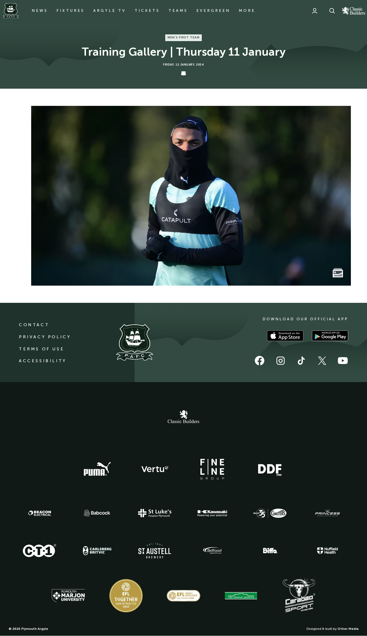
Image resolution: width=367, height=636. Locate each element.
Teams (178, 10)
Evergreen (213, 10)
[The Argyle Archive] (241, 595)
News (40, 10)
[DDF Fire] (269, 469)
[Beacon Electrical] (39, 513)
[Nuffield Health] (327, 551)
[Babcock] (97, 513)
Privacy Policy (45, 336)
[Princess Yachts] (327, 513)
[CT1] (39, 550)
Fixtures (70, 10)
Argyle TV (109, 10)
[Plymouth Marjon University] (68, 595)
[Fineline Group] (212, 469)
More (247, 10)
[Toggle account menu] (314, 10)
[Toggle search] (332, 10)
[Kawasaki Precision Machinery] (212, 513)
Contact (34, 324)
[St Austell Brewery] (154, 551)
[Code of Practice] (126, 595)
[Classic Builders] (183, 417)
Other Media (347, 629)
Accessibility (42, 360)
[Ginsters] (269, 513)
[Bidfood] (212, 550)
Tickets (147, 10)
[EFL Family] (183, 595)
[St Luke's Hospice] (154, 513)
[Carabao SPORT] (298, 595)
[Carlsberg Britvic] (97, 550)
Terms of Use (41, 348)
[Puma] (97, 469)
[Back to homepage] (10, 10)
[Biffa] (269, 550)
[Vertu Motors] (154, 469)
